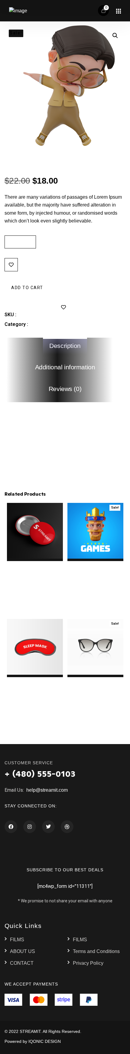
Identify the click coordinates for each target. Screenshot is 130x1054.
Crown (95, 564)
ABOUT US (22, 951)
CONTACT (22, 963)
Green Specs (44, 163)
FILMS (17, 939)
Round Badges (35, 564)
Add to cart (27, 287)
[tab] (65, 346)
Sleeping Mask (35, 680)
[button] (115, 35)
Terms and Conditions (96, 951)
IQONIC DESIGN (44, 1041)
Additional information (65, 367)
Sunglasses (95, 680)
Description (64, 345)
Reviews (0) (65, 389)
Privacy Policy (88, 963)
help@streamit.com (46, 790)
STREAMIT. (31, 1031)
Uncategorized (46, 324)
